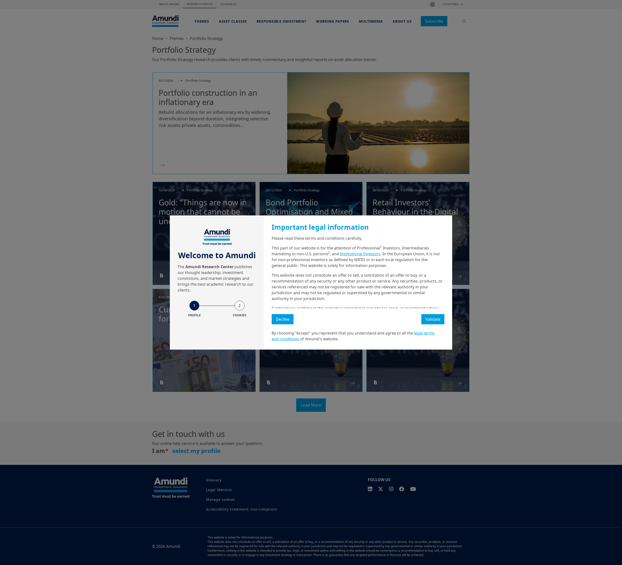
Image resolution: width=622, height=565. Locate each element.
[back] (608, 307)
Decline (282, 319)
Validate (432, 319)
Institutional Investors (360, 253)
